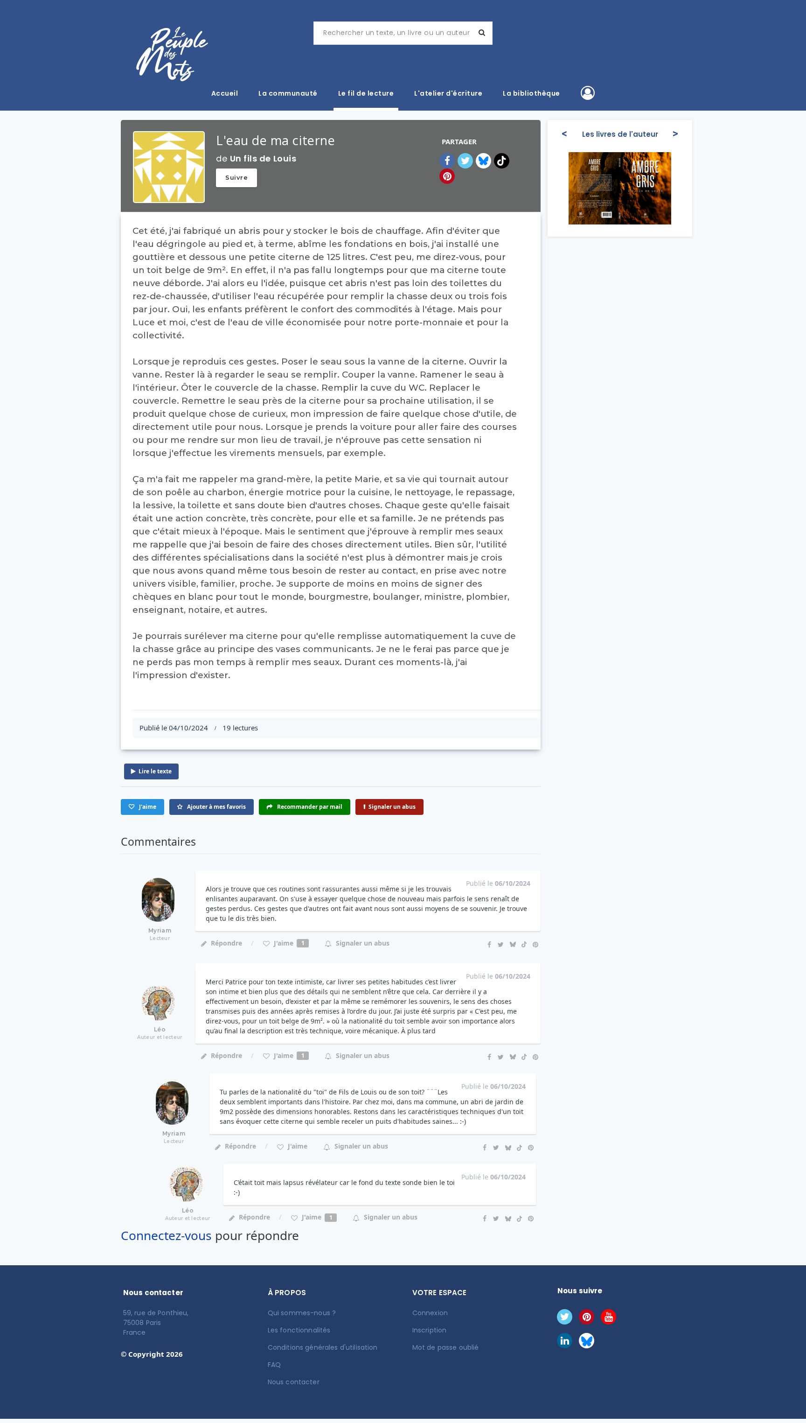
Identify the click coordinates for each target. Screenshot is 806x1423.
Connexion (430, 1313)
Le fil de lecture (366, 93)
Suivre (236, 177)
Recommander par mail (309, 807)
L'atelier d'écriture (448, 93)
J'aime (288, 943)
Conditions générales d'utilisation (323, 1347)
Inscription (429, 1330)
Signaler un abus (392, 807)
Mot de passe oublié (445, 1347)
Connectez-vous (166, 1235)
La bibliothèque (531, 93)
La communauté (288, 93)
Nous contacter (294, 1382)
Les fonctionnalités (299, 1330)
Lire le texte (155, 771)
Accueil (224, 93)
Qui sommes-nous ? (302, 1313)
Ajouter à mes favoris (216, 807)
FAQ (274, 1364)
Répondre (226, 943)
